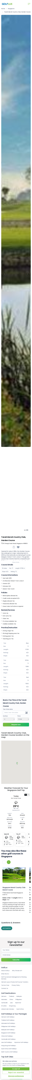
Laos (11, 1003)
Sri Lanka (3, 1006)
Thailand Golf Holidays (7, 1020)
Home (3, 9)
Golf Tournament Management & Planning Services (13, 978)
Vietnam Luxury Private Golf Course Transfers (14, 982)
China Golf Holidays (7, 1036)
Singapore (11, 9)
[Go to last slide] (4, 274)
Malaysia (19, 996)
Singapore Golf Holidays (8, 1033)
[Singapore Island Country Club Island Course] (13, 875)
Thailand (11, 996)
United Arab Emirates (7, 1009)
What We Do (5, 974)
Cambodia (4, 1003)
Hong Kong (12, 1006)
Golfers (5, 716)
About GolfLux (5, 971)
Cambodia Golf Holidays (8, 1039)
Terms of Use (5, 985)
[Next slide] (27, 274)
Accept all (16, 1069)
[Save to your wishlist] (23, 869)
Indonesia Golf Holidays (8, 1023)
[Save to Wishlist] (18, 547)
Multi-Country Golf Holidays (9, 1052)
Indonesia (4, 999)
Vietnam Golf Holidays (7, 1017)
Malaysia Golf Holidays (7, 1030)
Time (19, 716)
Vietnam (3, 996)
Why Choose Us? (17, 971)
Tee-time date (8, 709)
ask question (7, 928)
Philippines (18, 999)
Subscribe (16, 960)
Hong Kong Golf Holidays (8, 1045)
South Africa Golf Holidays (8, 1049)
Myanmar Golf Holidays (21, 1042)
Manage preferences (16, 1076)
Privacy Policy (16, 985)
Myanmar (18, 1003)
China (11, 999)
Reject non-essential (16, 1072)
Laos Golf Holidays (6, 1042)
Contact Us (4, 988)
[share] (14, 547)
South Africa (20, 1009)
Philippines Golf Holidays (8, 1026)
